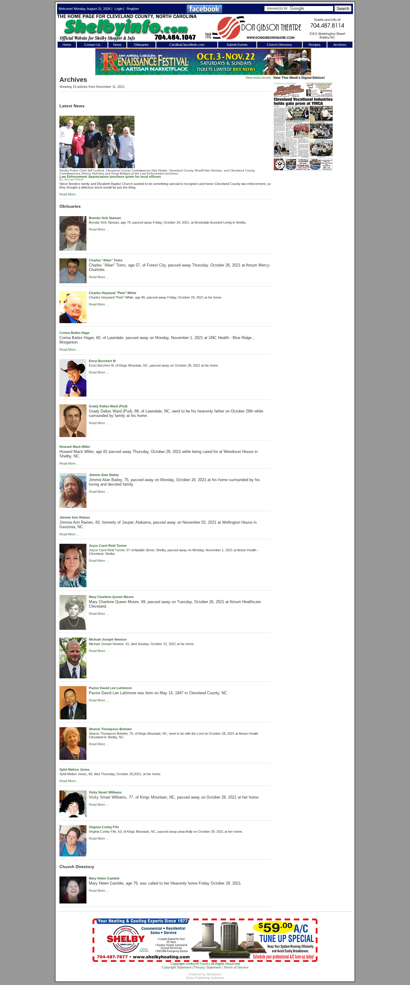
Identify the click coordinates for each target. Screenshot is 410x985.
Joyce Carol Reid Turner (108, 545)
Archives (339, 44)
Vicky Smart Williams (105, 792)
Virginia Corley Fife (104, 827)
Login (118, 8)
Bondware (214, 974)
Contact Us (92, 44)
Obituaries (141, 44)
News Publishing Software (205, 978)
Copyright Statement (176, 967)
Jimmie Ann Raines (74, 517)
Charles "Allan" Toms (105, 260)
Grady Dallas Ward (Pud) (108, 406)
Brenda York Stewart (105, 218)
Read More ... (69, 194)
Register (133, 8)
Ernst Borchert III (102, 361)
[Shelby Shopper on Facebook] (204, 12)
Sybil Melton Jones (74, 769)
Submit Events (237, 44)
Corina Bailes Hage (74, 333)
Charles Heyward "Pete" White (112, 293)
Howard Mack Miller (74, 446)
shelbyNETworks (197, 964)
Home (66, 44)
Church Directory (279, 44)
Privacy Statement (207, 967)
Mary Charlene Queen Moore (111, 597)
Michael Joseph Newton (108, 639)
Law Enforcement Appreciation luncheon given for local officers (110, 176)
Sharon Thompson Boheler (110, 729)
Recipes (315, 44)
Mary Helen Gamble (104, 878)
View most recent (258, 77)
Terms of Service (236, 967)
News (117, 44)
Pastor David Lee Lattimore (110, 688)
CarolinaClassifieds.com (186, 44)
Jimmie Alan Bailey (104, 475)
